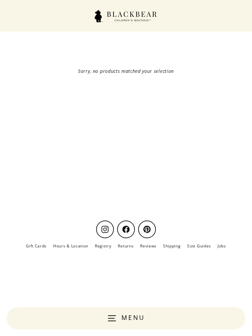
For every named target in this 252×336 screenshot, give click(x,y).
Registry (103, 245)
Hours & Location (70, 245)
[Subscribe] (219, 191)
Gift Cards (36, 245)
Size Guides (199, 245)
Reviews (148, 245)
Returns (126, 245)
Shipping (171, 245)
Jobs (222, 245)
